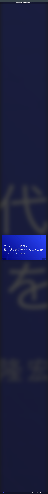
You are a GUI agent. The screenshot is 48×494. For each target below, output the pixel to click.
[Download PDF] (44, 492)
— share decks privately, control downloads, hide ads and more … (24, 0)
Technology (34, 492)
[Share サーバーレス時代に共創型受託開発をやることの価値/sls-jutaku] (40, 492)
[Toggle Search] (44, 3)
